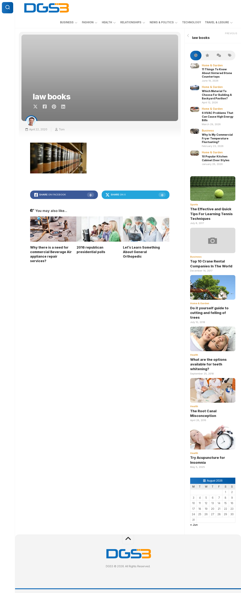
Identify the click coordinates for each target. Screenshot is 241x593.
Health (107, 22)
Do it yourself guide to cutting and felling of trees (209, 312)
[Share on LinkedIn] (63, 107)
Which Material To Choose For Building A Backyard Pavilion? (217, 94)
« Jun (194, 524)
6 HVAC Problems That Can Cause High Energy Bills (217, 116)
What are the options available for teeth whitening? (208, 364)
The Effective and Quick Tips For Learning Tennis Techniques (211, 213)
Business (67, 22)
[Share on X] (36, 107)
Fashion (88, 22)
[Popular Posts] (207, 55)
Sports (194, 204)
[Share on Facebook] (44, 107)
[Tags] (229, 55)
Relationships (130, 22)
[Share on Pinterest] (53, 107)
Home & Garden (212, 65)
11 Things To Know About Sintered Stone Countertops (217, 73)
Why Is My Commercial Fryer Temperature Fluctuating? (217, 138)
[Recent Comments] (218, 55)
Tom (62, 129)
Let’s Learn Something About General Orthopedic (141, 252)
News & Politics (162, 22)
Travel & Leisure (217, 22)
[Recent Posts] (195, 55)
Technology (191, 22)
